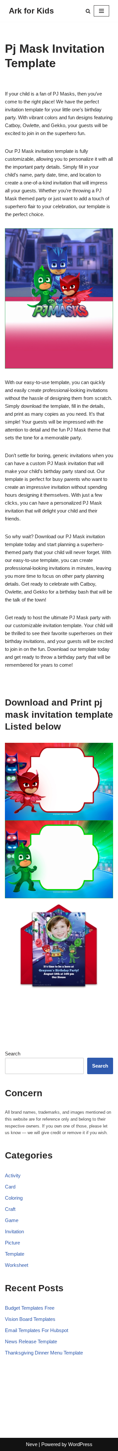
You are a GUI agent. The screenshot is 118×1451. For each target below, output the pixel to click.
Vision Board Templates (30, 1319)
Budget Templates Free (29, 1308)
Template (14, 1254)
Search (12, 1053)
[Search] (88, 11)
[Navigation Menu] (101, 10)
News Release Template (31, 1341)
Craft (10, 1209)
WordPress (80, 1444)
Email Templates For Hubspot (36, 1330)
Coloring (14, 1198)
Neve (31, 1444)
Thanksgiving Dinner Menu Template (44, 1352)
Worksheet (16, 1265)
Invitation (14, 1231)
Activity (13, 1175)
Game (11, 1220)
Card (10, 1186)
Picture (12, 1242)
